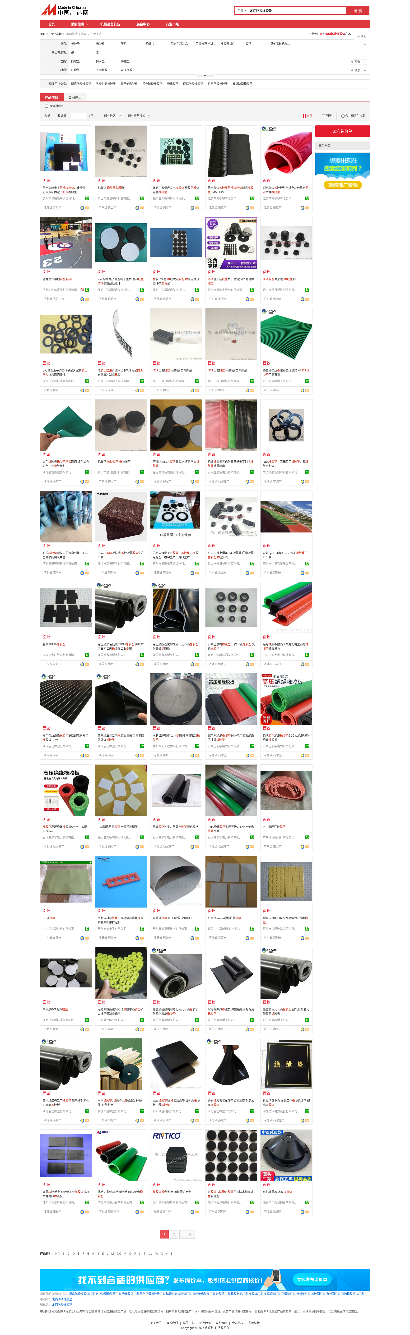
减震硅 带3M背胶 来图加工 (173, 918)
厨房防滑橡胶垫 (81, 84)
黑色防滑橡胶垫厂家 (152, 1294)
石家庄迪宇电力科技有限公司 (225, 472)
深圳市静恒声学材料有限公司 (115, 564)
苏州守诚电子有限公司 (112, 929)
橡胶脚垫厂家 (272, 1294)
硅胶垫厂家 (223, 1294)
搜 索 (358, 10)
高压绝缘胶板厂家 (203, 1294)
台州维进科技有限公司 (167, 1111)
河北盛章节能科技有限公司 (60, 564)
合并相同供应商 (355, 116)
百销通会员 (56, 106)
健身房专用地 (57, 279)
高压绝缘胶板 (129, 84)
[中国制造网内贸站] (65, 10)
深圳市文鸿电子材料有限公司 (225, 1203)
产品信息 (51, 97)
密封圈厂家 (333, 1294)
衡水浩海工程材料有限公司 (170, 746)
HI (93, 1254)
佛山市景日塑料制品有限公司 (115, 199)
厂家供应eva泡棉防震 (224, 918)
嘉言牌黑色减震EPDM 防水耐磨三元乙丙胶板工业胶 (121, 646)
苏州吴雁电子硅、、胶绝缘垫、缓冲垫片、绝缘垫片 (175, 555)
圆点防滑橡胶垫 (242, 84)
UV (150, 1254)
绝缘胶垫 (172, 84)
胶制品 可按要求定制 (172, 1192)
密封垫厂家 (303, 1294)
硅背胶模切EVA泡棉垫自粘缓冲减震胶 (120, 372)
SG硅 (49, 918)
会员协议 (237, 1323)
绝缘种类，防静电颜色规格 (175, 827)
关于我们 (156, 1323)
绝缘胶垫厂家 (130, 1294)
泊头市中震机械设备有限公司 (280, 1203)
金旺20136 (54, 644)
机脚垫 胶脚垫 (114, 462)
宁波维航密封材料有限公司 (280, 472)
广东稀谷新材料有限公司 (278, 837)
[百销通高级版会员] (82, 290)
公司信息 (75, 97)
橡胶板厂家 (256, 1294)
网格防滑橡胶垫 (193, 84)
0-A (57, 1254)
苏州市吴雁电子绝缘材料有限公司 (60, 199)
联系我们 (172, 1323)
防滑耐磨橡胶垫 (106, 84)
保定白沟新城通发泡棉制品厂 (170, 199)
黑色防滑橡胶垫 (152, 84)
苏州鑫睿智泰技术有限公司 (170, 929)
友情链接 (254, 1323)
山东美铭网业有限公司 (112, 1020)
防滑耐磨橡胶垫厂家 (179, 1294)
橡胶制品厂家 (239, 1294)
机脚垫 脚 (279, 279)
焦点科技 (210, 1328)
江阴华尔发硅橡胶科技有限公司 (60, 1203)
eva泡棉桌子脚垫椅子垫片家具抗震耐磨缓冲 (65, 372)
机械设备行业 (110, 24)
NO (119, 1254)
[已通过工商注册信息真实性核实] (87, 198)
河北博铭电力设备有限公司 (280, 1111)
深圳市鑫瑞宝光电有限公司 (225, 290)
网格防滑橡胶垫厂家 (108, 1294)
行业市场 (172, 24)
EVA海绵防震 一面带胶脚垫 (118, 827)
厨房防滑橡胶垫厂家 (82, 1294)
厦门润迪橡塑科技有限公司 (170, 1203)
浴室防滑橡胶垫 (218, 84)
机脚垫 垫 (111, 188)
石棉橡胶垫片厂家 (352, 1294)
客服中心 (188, 1323)
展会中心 (143, 24)
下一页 (187, 1234)
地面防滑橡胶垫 (62, 1299)
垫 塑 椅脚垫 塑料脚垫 (172, 370)
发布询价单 (342, 131)
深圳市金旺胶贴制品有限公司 (60, 655)
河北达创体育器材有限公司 (60, 290)
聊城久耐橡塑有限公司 (112, 1111)
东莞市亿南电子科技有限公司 (115, 381)
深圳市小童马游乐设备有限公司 (280, 564)
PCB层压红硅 (274, 827)
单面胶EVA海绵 (55, 1009)
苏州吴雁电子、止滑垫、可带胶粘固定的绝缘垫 (65, 190)
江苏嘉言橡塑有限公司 (222, 199)
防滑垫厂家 (288, 1294)
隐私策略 (221, 1323)
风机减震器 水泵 (277, 1192)
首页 (51, 24)
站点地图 (205, 1323)
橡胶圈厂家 (318, 1294)
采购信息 (77, 24)
